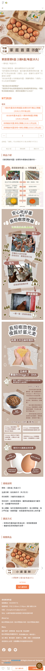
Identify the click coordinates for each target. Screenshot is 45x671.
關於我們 (5, 631)
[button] (42, 568)
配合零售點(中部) (20, 622)
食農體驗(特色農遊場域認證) (23, 641)
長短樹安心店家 (7, 641)
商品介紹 (8, 149)
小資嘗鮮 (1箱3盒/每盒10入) (22, 578)
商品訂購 (19, 631)
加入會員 (5, 638)
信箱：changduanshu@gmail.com (14, 610)
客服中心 (19, 638)
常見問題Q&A (23, 634)
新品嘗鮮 (26, 631)
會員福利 (12, 638)
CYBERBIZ (7, 663)
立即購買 (35, 668)
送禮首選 (12, 631)
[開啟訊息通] (39, 666)
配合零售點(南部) (33, 622)
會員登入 (32, 634)
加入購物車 (19, 668)
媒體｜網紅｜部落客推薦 (31, 638)
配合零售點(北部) (7, 622)
